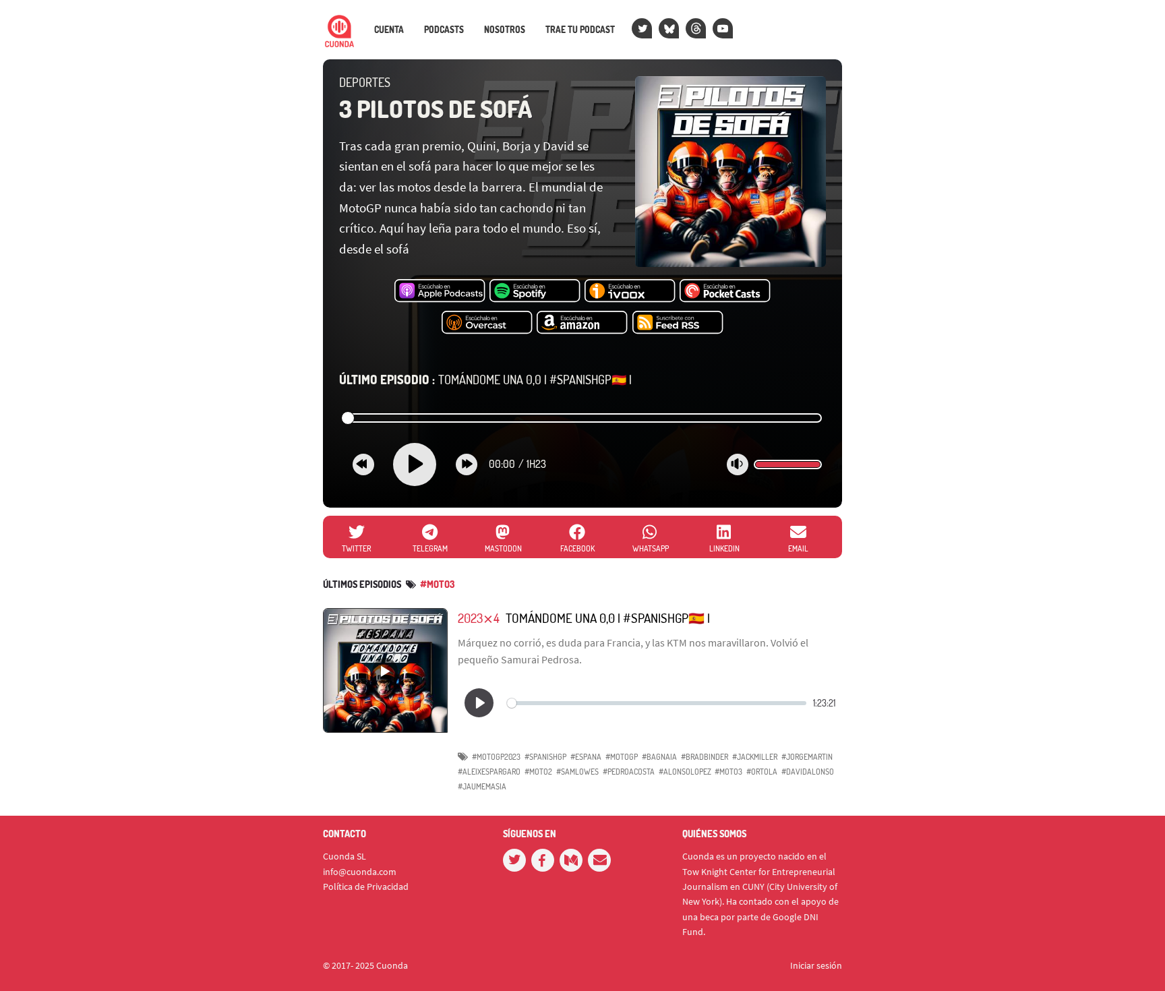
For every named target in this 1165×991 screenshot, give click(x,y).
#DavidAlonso (807, 772)
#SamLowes (577, 772)
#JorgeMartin (807, 757)
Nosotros (504, 29)
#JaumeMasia (482, 786)
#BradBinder (704, 757)
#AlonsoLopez (685, 772)
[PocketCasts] (725, 291)
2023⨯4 (479, 617)
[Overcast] (487, 323)
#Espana (585, 757)
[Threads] (696, 28)
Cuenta (389, 29)
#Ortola (761, 772)
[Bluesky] (669, 28)
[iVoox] (630, 291)
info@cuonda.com (359, 872)
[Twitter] (642, 28)
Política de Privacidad (366, 886)
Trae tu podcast (580, 29)
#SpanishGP (545, 757)
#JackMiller (754, 757)
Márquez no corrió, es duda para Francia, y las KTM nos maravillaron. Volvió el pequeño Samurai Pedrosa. (633, 651)
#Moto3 (437, 584)
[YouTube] (723, 28)
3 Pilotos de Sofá (435, 108)
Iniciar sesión (816, 965)
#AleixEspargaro (489, 772)
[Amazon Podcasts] (582, 323)
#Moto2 (538, 772)
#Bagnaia (659, 757)
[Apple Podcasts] (439, 291)
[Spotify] (534, 291)
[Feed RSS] (677, 323)
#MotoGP (621, 757)
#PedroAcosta (629, 772)
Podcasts (444, 29)
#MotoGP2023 (496, 757)
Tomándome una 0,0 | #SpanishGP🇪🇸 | (485, 379)
